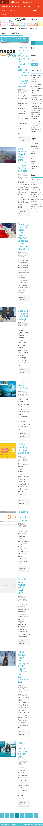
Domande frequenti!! (10, 6)
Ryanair (33, 206)
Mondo (33, 29)
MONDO (13, 10)
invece (41, 194)
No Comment (22, 177)
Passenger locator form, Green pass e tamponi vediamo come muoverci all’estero (23, 236)
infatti (33, 194)
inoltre (37, 194)
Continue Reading (22, 139)
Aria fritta (15, 33)
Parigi (41, 199)
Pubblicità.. (35, 10)
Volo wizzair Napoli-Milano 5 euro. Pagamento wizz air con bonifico (23, 159)
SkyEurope (39, 206)
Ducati (38, 190)
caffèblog (38, 187)
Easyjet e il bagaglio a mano (23, 516)
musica (33, 199)
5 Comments (23, 92)
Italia (4, 10)
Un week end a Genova (23, 385)
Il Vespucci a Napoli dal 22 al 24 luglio (23, 313)
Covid (21, 255)
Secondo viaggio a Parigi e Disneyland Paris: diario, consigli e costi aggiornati (36, 99)
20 (34, 179)
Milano (37, 197)
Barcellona (39, 185)
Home (4, 2)
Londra (33, 197)
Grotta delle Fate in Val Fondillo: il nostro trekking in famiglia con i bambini (37, 88)
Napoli (21, 325)
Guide (4, 33)
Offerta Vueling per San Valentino (24, 448)
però (32, 201)
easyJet (33, 192)
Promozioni (34, 204)
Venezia (37, 209)
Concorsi (33, 189)
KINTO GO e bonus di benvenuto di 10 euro (24, 749)
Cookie (5, 15)
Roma (39, 204)
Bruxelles (33, 187)
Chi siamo (15, 2)
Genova (21, 394)
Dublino (20, 690)
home (36, 6)
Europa (22, 29)
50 (35, 179)
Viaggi (33, 211)
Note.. (24, 10)
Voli (20, 177)
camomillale (20, 39)
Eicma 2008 (38, 192)
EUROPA (26, 6)
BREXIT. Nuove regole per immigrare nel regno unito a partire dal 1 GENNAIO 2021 (23, 667)
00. (32, 180)
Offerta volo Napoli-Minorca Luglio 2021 (23, 586)
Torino (32, 209)
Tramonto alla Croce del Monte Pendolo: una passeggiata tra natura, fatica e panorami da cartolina (36, 112)
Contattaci (27, 2)
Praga (35, 201)
